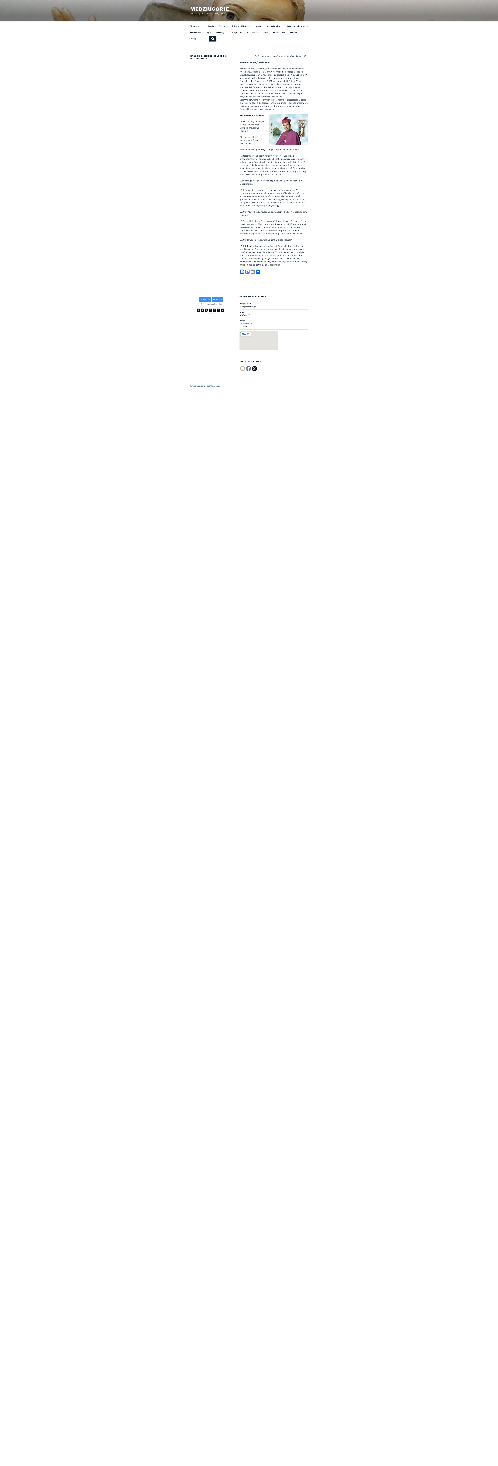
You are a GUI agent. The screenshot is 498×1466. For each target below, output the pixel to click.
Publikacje (220, 32)
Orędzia (222, 26)
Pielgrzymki (237, 32)
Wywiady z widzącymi (296, 26)
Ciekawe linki (253, 32)
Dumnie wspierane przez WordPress (205, 386)
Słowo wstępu (196, 26)
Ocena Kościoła (273, 26)
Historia (210, 26)
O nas (266, 32)
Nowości (258, 26)
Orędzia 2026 (279, 32)
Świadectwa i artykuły (199, 32)
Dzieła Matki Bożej (240, 26)
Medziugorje (209, 9)
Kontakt (293, 32)
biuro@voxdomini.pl (248, 306)
